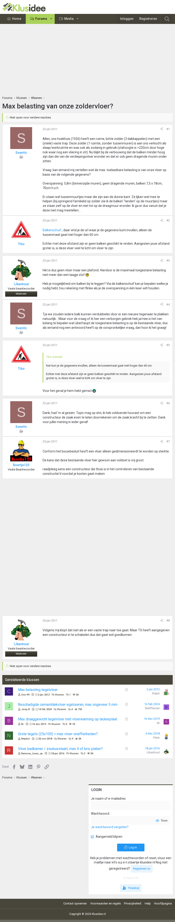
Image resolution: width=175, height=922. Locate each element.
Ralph (156, 693)
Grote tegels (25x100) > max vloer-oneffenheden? (58, 734)
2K (79, 738)
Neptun (25, 738)
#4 (168, 304)
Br (22, 724)
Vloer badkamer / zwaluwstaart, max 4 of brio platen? (60, 749)
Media (69, 19)
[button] (51, 19)
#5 (168, 345)
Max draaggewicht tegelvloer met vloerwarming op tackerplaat (67, 719)
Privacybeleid (132, 903)
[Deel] (162, 129)
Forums (41, 19)
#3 (168, 260)
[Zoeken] (167, 19)
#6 (168, 403)
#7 (168, 441)
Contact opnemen (75, 903)
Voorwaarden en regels (105, 903)
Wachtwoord (100, 813)
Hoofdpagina (163, 903)
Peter (156, 737)
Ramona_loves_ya (32, 753)
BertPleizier (152, 708)
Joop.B (25, 709)
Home (16, 19)
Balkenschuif (52, 230)
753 (80, 709)
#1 (168, 129)
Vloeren (59, 694)
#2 (168, 220)
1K (73, 724)
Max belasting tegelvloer (38, 690)
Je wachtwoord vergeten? (110, 827)
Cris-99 (25, 694)
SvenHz (21, 152)
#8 (168, 620)
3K (77, 694)
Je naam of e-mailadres (108, 798)
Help (148, 903)
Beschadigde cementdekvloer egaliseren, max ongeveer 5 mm (67, 704)
